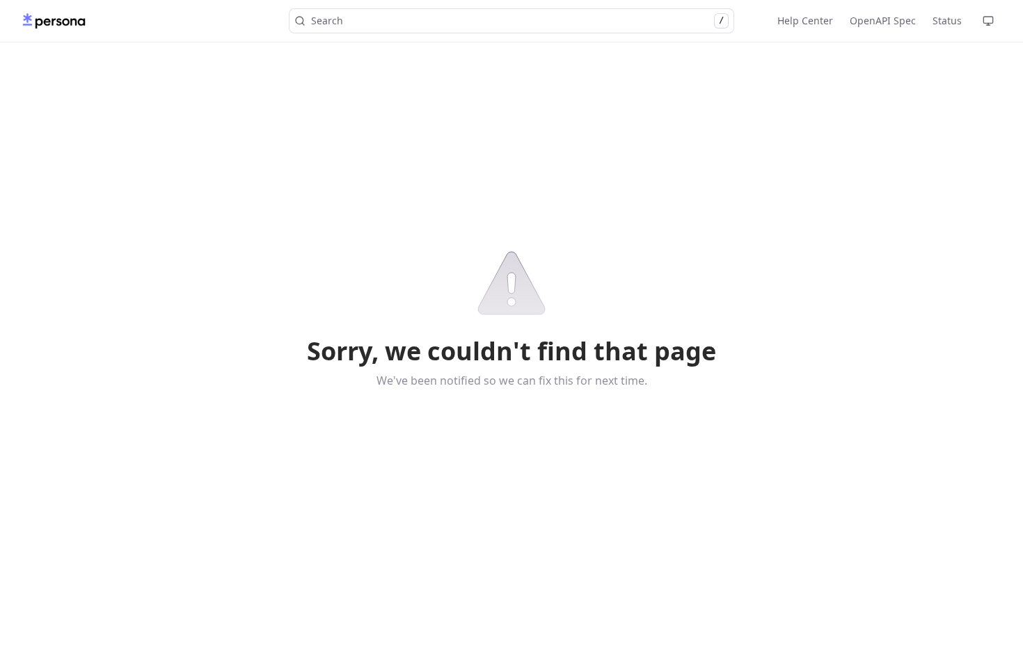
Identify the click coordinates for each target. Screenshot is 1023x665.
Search (517, 20)
